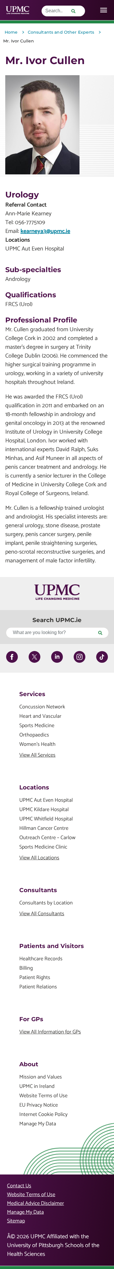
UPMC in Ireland (37, 1087)
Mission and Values (40, 1077)
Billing (26, 968)
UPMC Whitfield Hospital (46, 819)
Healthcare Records (41, 959)
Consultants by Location (46, 903)
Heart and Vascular (40, 716)
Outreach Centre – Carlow (47, 838)
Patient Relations (38, 987)
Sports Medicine (36, 726)
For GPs (31, 1019)
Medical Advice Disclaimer (35, 1203)
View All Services (37, 755)
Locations (34, 787)
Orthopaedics (34, 735)
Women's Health (37, 744)
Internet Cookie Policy (43, 1115)
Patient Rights (34, 978)
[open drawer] (103, 10)
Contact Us (19, 1186)
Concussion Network (42, 707)
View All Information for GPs (50, 1032)
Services (32, 694)
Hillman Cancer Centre (43, 828)
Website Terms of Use (43, 1096)
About (28, 1064)
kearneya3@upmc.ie (45, 231)
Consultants (38, 890)
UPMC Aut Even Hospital (46, 800)
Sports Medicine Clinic (43, 847)
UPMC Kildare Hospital (44, 810)
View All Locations (39, 858)
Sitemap (16, 1221)
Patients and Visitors (51, 945)
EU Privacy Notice (38, 1105)
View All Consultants (41, 914)
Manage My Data (37, 1124)
